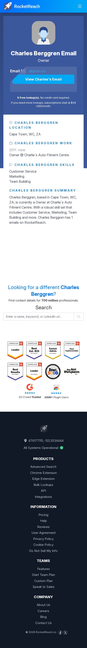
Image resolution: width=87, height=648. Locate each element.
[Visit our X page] (65, 632)
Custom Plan (43, 581)
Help (43, 521)
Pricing (43, 515)
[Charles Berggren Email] (43, 33)
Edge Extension (43, 479)
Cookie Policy (43, 545)
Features (43, 569)
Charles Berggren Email (43, 53)
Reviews (43, 527)
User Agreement (43, 533)
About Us (43, 605)
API (43, 491)
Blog (43, 617)
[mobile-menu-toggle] (80, 6)
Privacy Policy (43, 539)
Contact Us (43, 623)
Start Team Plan (43, 575)
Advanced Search (43, 467)
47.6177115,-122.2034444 (45, 441)
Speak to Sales (43, 587)
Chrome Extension (43, 473)
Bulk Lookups (43, 485)
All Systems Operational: (42, 448)
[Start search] (79, 317)
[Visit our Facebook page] (60, 632)
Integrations (43, 497)
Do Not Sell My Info (43, 551)
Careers (43, 611)
